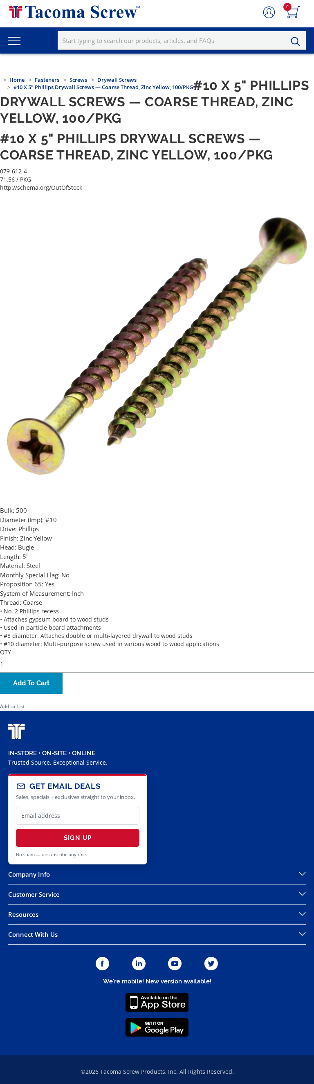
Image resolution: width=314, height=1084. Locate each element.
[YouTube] (175, 964)
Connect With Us (33, 934)
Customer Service (34, 894)
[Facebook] (102, 964)
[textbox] (182, 40)
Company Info (29, 874)
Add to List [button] (12, 706)
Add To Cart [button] (31, 683)
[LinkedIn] (139, 964)
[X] (211, 964)
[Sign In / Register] (269, 12)
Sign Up (78, 838)
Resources (23, 914)
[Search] (297, 42)
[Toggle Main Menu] (14, 40)
